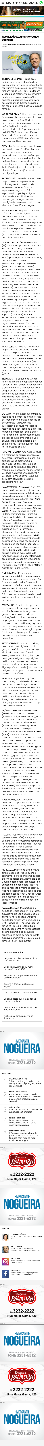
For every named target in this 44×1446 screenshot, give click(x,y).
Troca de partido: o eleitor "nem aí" (21, 992)
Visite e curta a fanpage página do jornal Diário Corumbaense (24, 1274)
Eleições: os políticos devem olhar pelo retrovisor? (20, 959)
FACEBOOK (15, 1271)
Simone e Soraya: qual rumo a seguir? (19, 985)
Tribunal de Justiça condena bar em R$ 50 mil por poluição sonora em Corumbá (25, 1083)
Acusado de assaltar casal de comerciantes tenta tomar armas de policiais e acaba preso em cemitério (24, 1098)
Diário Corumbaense (22, 3)
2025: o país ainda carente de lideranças (18, 1017)
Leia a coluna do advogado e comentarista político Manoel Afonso (25, 1249)
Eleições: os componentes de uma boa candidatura (21, 976)
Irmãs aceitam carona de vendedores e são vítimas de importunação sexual (22, 1122)
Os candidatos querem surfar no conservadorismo (20, 1000)
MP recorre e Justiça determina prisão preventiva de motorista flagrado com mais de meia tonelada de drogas (23, 1137)
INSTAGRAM (16, 1259)
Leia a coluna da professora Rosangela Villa (26, 1237)
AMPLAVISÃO (16, 1246)
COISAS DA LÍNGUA (19, 1234)
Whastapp (41, 2)
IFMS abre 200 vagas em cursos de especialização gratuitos (25, 1110)
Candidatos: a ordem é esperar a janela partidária (20, 1008)
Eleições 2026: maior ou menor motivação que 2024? (19, 968)
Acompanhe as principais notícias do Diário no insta (25, 1262)
